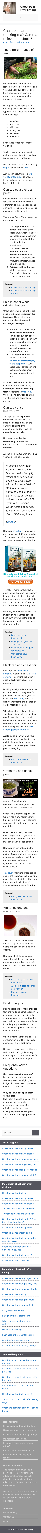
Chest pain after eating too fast (17, 1305)
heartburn (19, 42)
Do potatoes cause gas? (15, 1439)
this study (27, 392)
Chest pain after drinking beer (19, 1214)
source (11, 521)
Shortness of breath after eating (18, 1335)
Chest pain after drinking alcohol (18, 1154)
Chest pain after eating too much (18, 1300)
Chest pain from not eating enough (19, 1345)
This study (19, 698)
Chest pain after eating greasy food (19, 1164)
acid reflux (8, 42)
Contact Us (8, 1517)
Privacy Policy (10, 1512)
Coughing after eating (13, 1310)
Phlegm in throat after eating (16, 1316)
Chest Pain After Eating (27, 8)
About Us (7, 1521)
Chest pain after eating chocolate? (19, 1175)
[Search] (35, 1133)
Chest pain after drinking (23, 287)
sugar (6, 167)
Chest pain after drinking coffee (17, 1148)
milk (26, 167)
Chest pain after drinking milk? (17, 1255)
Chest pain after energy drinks (17, 1233)
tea (27, 42)
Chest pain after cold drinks (15, 1260)
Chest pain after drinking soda (17, 1227)
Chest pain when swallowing (16, 1340)
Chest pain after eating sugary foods (20, 1159)
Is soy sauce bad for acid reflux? (19, 1426)
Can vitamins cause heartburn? (18, 1450)
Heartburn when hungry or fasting (20, 1430)
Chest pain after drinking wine (19, 1208)
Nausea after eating (12, 1329)
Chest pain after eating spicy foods (19, 1170)
